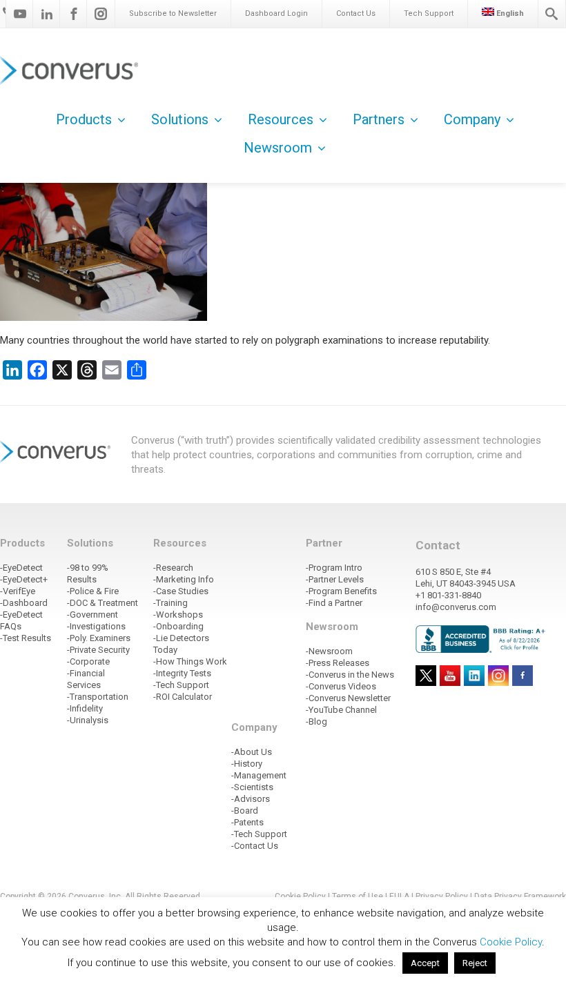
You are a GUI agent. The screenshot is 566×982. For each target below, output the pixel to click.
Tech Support (428, 13)
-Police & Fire (93, 591)
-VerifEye (17, 591)
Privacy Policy (442, 896)
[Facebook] (74, 14)
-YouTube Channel (341, 710)
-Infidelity (85, 708)
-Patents (247, 822)
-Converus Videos (341, 686)
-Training (170, 603)
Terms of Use (357, 896)
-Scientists (252, 787)
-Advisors (250, 799)
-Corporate (88, 661)
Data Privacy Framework (520, 896)
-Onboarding (178, 626)
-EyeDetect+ (24, 579)
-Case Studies (180, 591)
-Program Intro (334, 567)
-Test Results (25, 638)
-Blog (316, 721)
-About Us (251, 752)
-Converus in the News (350, 674)
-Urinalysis (87, 720)
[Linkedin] (47, 14)
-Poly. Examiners (98, 638)
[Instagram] (101, 14)
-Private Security (98, 650)
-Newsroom (329, 651)
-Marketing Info (183, 579)
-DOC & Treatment (102, 603)
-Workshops (178, 614)
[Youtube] (20, 14)
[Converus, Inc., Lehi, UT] (482, 638)
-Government (92, 614)
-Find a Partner (334, 603)
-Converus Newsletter (348, 698)
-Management (258, 775)
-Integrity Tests (182, 673)
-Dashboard (24, 603)
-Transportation (97, 696)
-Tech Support (181, 685)
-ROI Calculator (182, 696)
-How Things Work (190, 661)
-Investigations (96, 626)
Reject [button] (474, 963)
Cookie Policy (300, 896)
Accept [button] (425, 963)
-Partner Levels (335, 579)
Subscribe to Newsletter (173, 13)
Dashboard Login (276, 13)
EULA (399, 896)
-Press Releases (337, 663)
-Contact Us (254, 846)
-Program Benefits (341, 591)
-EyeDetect (21, 567)
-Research (173, 567)
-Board (244, 810)
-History (246, 763)
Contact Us (355, 13)
